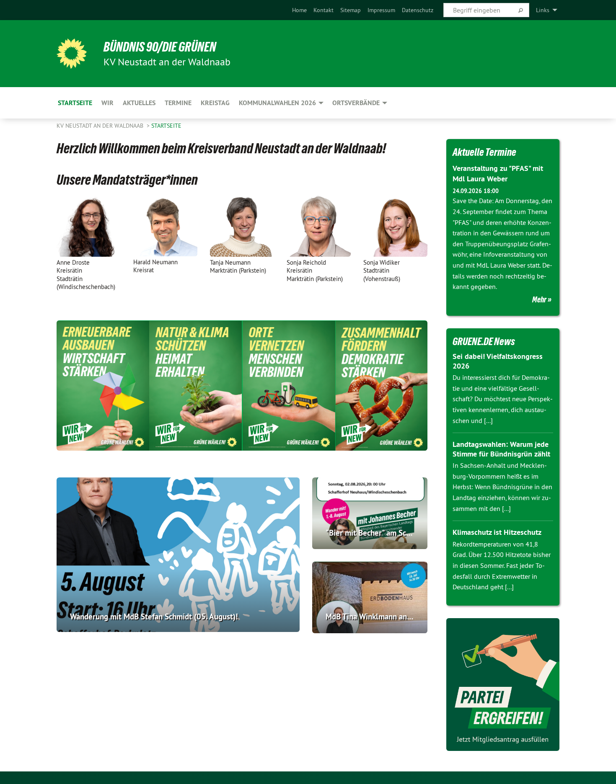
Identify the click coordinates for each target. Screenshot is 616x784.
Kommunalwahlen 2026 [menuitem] (277, 102)
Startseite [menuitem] (75, 102)
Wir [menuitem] (107, 102)
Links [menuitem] (542, 10)
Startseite (166, 125)
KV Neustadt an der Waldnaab (101, 125)
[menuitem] (299, 10)
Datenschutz (417, 10)
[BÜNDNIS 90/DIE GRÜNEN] (72, 54)
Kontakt (323, 10)
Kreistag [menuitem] (215, 102)
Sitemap (350, 10)
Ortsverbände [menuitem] (356, 102)
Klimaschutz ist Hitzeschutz (497, 532)
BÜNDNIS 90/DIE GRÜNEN (160, 46)
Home (299, 10)
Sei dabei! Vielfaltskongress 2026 (498, 361)
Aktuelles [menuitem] (139, 102)
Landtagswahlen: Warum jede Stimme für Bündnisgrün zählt (501, 449)
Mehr (539, 299)
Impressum (381, 10)
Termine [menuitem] (178, 102)
